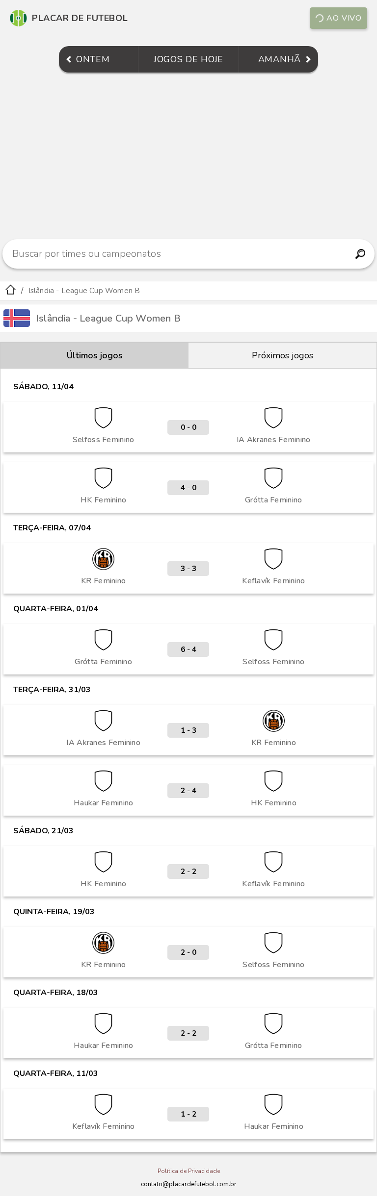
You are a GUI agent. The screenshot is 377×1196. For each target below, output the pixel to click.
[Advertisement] (188, 155)
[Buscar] (360, 254)
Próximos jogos (282, 355)
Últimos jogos (95, 355)
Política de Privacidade (189, 1171)
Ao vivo (344, 18)
